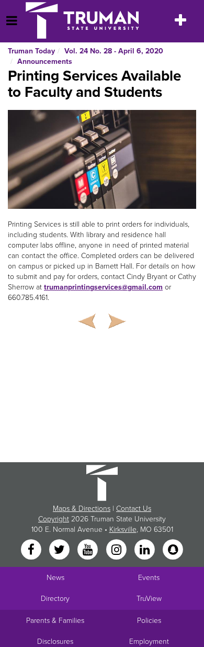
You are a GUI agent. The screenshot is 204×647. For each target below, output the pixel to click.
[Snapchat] (173, 550)
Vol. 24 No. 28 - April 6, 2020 (113, 51)
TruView (149, 598)
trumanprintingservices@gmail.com (103, 287)
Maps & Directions (81, 508)
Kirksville (123, 529)
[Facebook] (32, 550)
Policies (149, 620)
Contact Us (133, 508)
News (55, 577)
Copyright (53, 519)
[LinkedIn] (145, 550)
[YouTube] (89, 550)
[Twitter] (60, 550)
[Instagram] (117, 550)
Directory (55, 598)
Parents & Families (55, 620)
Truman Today (31, 51)
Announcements (44, 61)
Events (149, 577)
